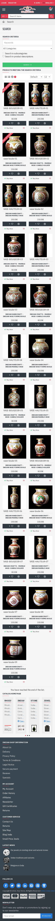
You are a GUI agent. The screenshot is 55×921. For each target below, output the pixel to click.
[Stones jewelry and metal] (34, 728)
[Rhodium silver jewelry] (7, 728)
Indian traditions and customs (22, 858)
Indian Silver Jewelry (21, 700)
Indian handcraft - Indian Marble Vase (41, 114)
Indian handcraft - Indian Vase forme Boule (14, 164)
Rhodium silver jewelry (7, 700)
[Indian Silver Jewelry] (21, 728)
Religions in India (17, 866)
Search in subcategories (16, 53)
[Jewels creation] (47, 728)
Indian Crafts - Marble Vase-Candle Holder (14, 114)
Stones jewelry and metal (34, 700)
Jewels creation (47, 700)
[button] (25, 735)
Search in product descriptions (19, 56)
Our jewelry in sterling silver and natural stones (29, 850)
